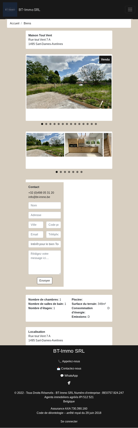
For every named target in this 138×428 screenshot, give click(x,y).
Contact (33, 186)
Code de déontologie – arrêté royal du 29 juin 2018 (69, 412)
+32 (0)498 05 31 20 (41, 192)
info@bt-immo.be (39, 197)
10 (79, 124)
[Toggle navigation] (130, 9)
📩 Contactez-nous (69, 368)
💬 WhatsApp (69, 375)
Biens (27, 23)
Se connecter (69, 421)
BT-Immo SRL (29, 9)
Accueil (14, 23)
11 (83, 124)
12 (88, 124)
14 (96, 124)
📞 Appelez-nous (69, 361)
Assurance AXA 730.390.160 (69, 408)
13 (92, 124)
